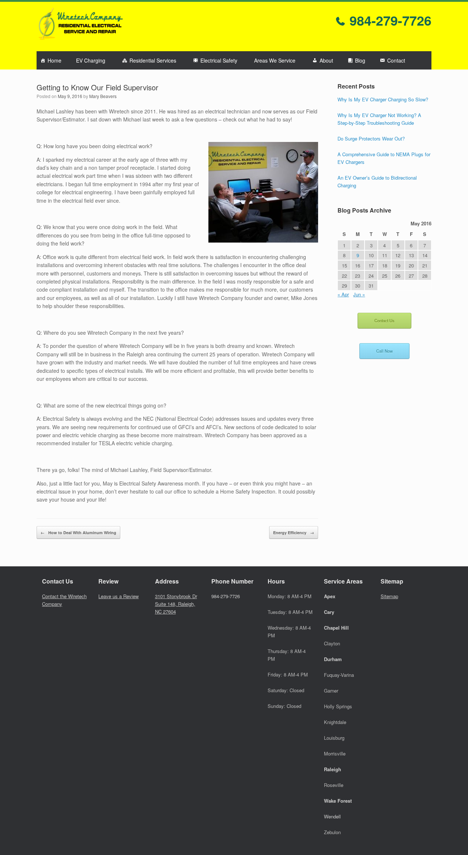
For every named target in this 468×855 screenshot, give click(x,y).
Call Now (384, 351)
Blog (360, 60)
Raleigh (332, 769)
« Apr (343, 294)
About (326, 60)
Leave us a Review (118, 596)
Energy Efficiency (293, 532)
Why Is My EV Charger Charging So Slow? (382, 99)
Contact (396, 60)
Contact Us (384, 320)
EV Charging (90, 60)
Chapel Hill (336, 627)
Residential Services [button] (152, 60)
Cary (329, 611)
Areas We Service (274, 60)
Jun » (359, 294)
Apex (329, 596)
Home (54, 60)
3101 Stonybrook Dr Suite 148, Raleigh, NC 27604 (176, 604)
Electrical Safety (218, 60)
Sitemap (389, 596)
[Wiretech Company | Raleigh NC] (80, 26)
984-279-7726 (388, 20)
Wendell (332, 816)
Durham (333, 659)
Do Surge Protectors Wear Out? (371, 138)
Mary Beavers (103, 96)
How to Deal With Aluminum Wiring (78, 532)
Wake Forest (338, 800)
